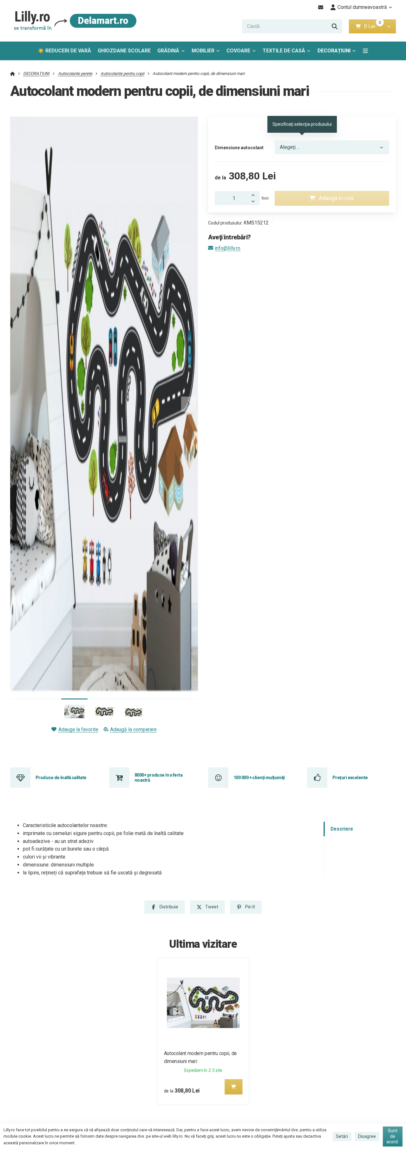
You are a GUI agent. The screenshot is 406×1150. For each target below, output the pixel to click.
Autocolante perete (75, 73)
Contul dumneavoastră (362, 7)
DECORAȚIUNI (334, 51)
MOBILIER (203, 51)
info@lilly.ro (227, 248)
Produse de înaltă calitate (61, 777)
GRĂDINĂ (168, 51)
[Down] (255, 201)
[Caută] (334, 26)
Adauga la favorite (78, 729)
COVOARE (238, 51)
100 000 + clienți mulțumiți (259, 777)
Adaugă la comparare (133, 729)
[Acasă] (73, 21)
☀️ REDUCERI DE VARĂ (64, 51)
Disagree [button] (367, 1136)
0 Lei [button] (373, 26)
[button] (389, 26)
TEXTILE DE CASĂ (284, 51)
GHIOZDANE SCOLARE (124, 51)
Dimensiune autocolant (239, 147)
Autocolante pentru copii (122, 73)
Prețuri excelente (350, 777)
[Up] (255, 194)
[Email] (321, 7)
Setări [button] (342, 1136)
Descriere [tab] (342, 829)
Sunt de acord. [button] (392, 1136)
